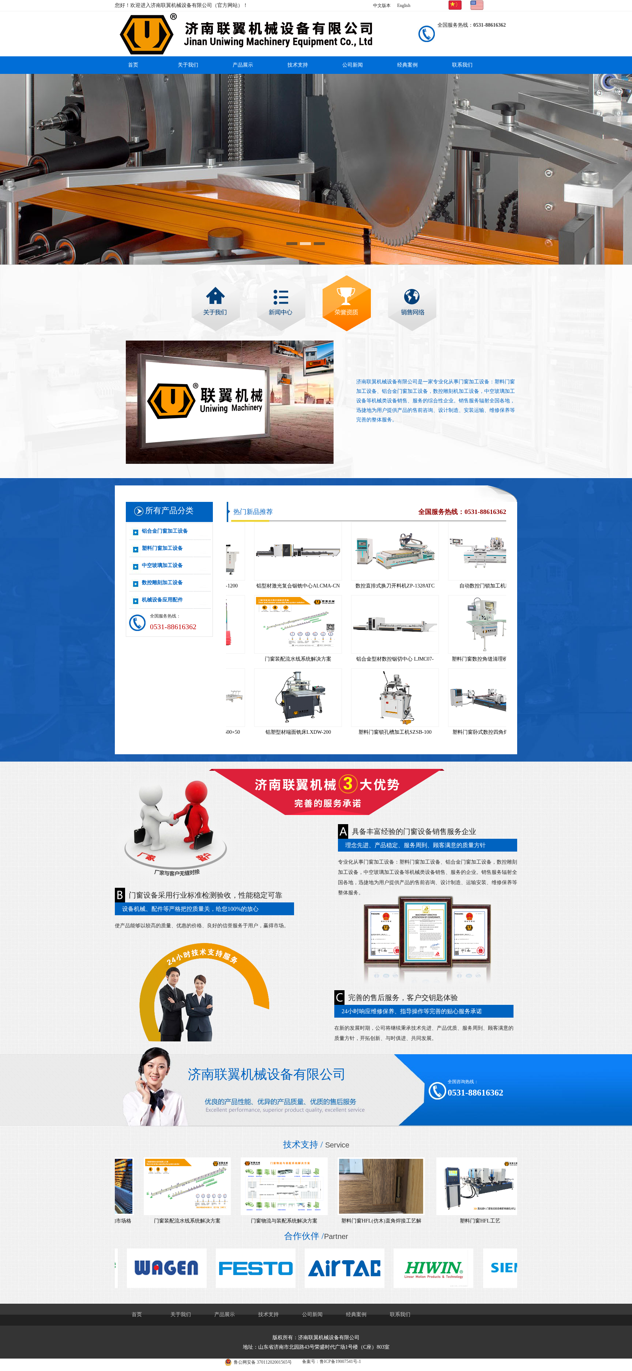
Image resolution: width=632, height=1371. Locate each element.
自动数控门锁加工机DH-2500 (464, 586)
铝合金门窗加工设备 (165, 531)
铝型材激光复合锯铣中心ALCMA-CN (270, 586)
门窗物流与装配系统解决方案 (256, 1221)
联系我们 (462, 65)
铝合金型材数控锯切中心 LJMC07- (367, 659)
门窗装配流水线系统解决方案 (270, 659)
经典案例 (407, 65)
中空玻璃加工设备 (162, 565)
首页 (133, 65)
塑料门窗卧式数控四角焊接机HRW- (464, 732)
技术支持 (297, 65)
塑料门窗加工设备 (162, 548)
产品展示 (243, 65)
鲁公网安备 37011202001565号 (263, 1362)
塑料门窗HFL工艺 (452, 1221)
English (403, 5)
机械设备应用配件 (162, 599)
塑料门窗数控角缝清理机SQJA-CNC (464, 659)
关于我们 (188, 65)
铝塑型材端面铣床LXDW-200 (270, 732)
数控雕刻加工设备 (162, 582)
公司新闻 (352, 65)
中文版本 (382, 5)
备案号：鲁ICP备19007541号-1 (331, 1361)
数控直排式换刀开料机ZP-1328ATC (366, 586)
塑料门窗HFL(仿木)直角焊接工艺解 (353, 1221)
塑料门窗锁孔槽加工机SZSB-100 (366, 732)
